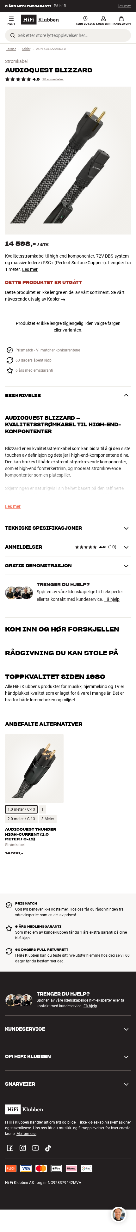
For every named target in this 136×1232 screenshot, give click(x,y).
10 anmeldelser (53, 79)
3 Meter (47, 819)
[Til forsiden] (40, 20)
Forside (11, 49)
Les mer (124, 6)
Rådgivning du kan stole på (61, 653)
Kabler (26, 49)
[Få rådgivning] (119, 1215)
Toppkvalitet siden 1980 (55, 677)
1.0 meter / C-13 (21, 809)
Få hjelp (112, 599)
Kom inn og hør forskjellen (62, 629)
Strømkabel (16, 61)
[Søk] (12, 35)
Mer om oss (26, 1133)
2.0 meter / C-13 (21, 819)
